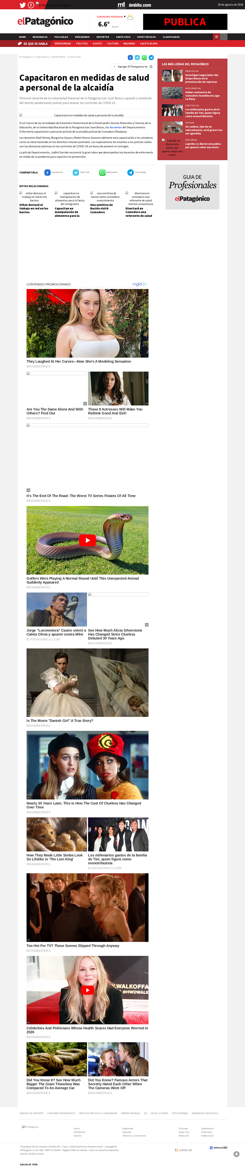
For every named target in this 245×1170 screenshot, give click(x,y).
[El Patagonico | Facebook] (31, 4)
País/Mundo (82, 37)
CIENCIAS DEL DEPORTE (31, 1113)
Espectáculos (146, 37)
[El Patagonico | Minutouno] (121, 4)
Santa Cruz (123, 37)
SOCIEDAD (189, 122)
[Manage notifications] (236, 1154)
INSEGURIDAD (63, 43)
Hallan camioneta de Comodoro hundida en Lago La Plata (202, 95)
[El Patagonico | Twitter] (23, 4)
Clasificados (171, 37)
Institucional (207, 1135)
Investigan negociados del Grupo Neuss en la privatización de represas (201, 78)
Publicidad (206, 1132)
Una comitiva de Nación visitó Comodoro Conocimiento (101, 210)
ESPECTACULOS (192, 105)
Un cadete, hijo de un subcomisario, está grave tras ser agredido (203, 130)
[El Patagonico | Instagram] (53, 5)
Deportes (102, 37)
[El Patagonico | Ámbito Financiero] (140, 4)
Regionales (40, 37)
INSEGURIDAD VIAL (193, 88)
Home (22, 37)
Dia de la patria (159, 1113)
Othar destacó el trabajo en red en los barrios (33, 208)
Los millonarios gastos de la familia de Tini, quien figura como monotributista (202, 113)
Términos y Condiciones (134, 1135)
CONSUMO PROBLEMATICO (61, 1113)
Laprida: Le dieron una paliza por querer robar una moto (203, 145)
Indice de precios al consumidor (98, 1113)
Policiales (61, 37)
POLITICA (82, 43)
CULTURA (112, 43)
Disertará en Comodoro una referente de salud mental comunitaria (140, 213)
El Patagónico (26, 56)
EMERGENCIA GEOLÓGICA (205, 1113)
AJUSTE (97, 43)
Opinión (78, 1135)
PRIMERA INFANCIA (130, 1113)
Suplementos (207, 1128)
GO (145, 1113)
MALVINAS (129, 43)
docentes (116, 127)
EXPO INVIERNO (180, 1113)
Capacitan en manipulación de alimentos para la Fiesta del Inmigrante (67, 215)
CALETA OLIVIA (148, 43)
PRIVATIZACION (191, 71)
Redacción (184, 1135)
